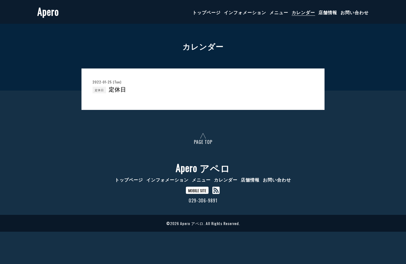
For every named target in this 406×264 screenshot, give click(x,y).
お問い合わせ (355, 12)
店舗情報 (327, 12)
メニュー (279, 12)
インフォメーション (245, 12)
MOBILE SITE (197, 190)
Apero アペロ (203, 167)
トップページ (207, 12)
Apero (48, 11)
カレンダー (303, 12)
